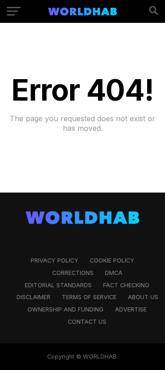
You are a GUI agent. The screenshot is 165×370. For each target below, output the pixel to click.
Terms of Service (89, 297)
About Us (143, 297)
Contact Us (87, 321)
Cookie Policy (112, 260)
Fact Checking (126, 285)
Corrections (73, 272)
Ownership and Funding (66, 309)
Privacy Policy (54, 260)
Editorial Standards (58, 285)
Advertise (131, 309)
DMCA (113, 272)
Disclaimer (33, 297)
